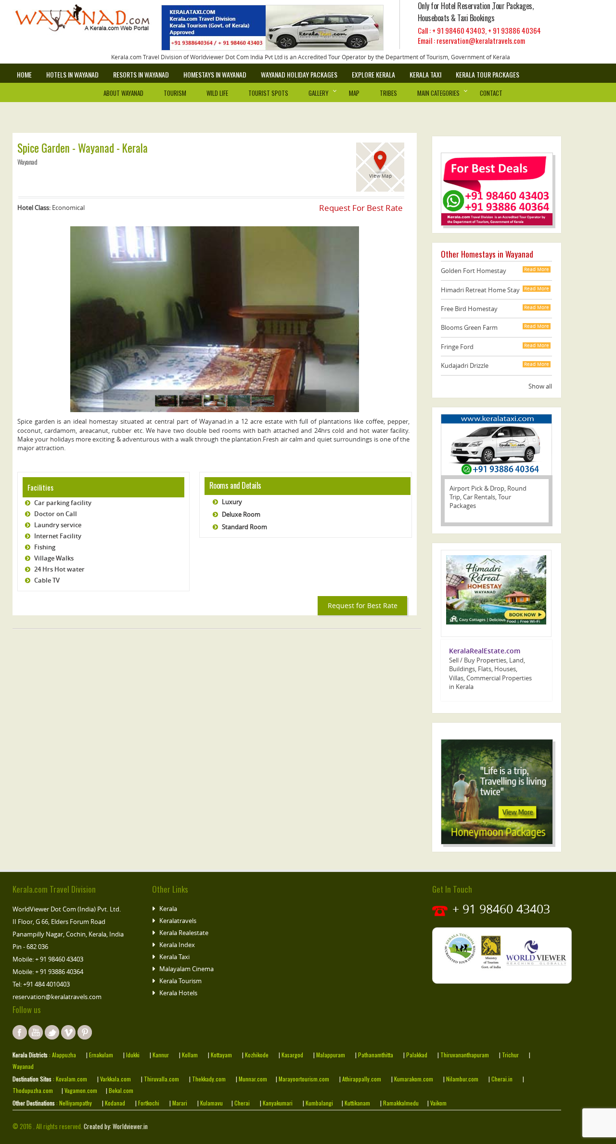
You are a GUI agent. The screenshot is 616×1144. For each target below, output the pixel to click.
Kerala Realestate (183, 932)
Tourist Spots (268, 93)
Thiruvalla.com (162, 1079)
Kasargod (292, 1055)
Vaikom (438, 1103)
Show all (540, 386)
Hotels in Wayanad (72, 74)
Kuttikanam (356, 1103)
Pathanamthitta (376, 1055)
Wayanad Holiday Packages (299, 74)
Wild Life (217, 93)
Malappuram (330, 1055)
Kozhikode (257, 1055)
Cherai (242, 1103)
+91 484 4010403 (46, 984)
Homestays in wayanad (214, 74)
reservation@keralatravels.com (57, 996)
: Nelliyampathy (73, 1103)
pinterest (84, 1032)
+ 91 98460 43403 (458, 30)
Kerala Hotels (178, 992)
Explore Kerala (373, 74)
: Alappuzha (62, 1055)
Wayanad (23, 1066)
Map (354, 93)
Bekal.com (120, 1090)
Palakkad (416, 1055)
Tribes (388, 93)
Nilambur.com (463, 1079)
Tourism (175, 93)
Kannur (160, 1055)
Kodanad (116, 1103)
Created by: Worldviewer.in (115, 1126)
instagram (68, 1032)
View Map (380, 176)
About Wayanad (123, 93)
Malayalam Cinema (186, 968)
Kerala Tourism (180, 980)
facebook (20, 1032)
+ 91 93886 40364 (514, 30)
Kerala (168, 908)
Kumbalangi (318, 1103)
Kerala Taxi (425, 74)
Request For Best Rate (361, 207)
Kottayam (222, 1055)
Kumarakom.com (413, 1079)
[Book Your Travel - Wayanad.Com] (90, 22)
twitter (52, 1032)
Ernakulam (102, 1055)
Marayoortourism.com (305, 1079)
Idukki (133, 1055)
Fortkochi (149, 1103)
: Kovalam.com (69, 1079)
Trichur (510, 1055)
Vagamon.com (80, 1090)
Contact (491, 93)
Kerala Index (177, 944)
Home (24, 74)
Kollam (190, 1055)
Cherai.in (502, 1079)
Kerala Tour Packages (487, 74)
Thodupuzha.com (33, 1090)
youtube (35, 1032)
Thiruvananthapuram (464, 1055)
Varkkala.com (116, 1079)
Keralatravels (177, 920)
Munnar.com (253, 1079)
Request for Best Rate (363, 605)
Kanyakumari (278, 1103)
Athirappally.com (361, 1079)
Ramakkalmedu (401, 1103)
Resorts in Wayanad (141, 74)
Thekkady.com (208, 1079)
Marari (179, 1103)
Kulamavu (211, 1103)
